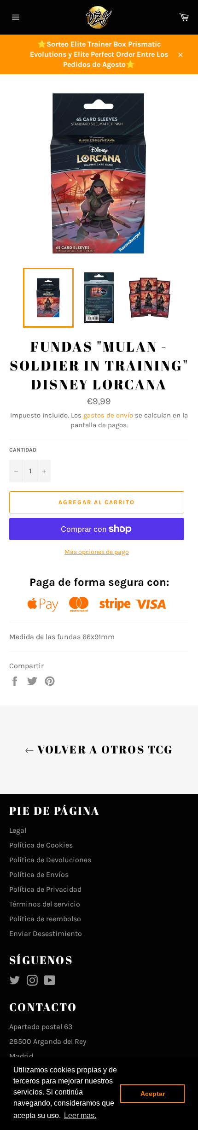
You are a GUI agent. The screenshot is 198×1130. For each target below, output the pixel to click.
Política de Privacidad (45, 889)
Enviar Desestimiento (45, 933)
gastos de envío (108, 415)
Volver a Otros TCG (103, 749)
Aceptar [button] (152, 1093)
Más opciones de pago (96, 552)
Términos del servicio (44, 904)
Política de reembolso (45, 918)
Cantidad (22, 450)
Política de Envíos (39, 874)
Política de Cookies (41, 845)
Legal (17, 830)
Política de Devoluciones (50, 859)
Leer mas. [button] (80, 1115)
